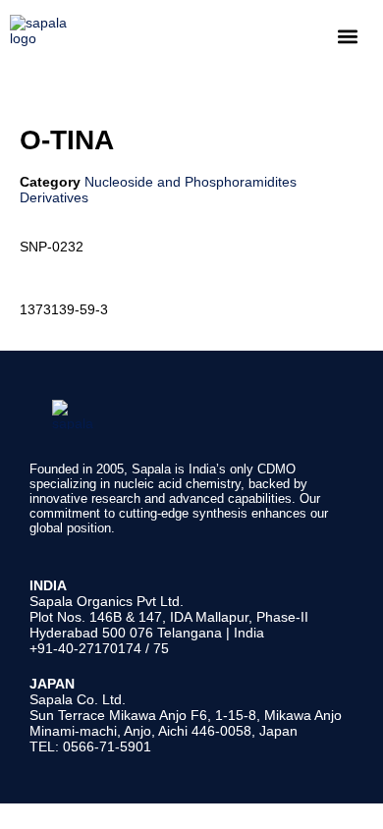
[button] (347, 36)
